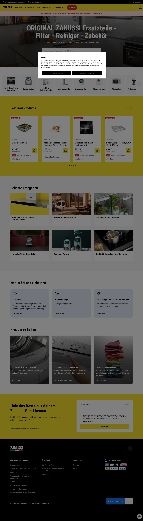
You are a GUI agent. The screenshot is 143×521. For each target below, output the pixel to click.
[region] (72, 65)
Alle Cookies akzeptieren (87, 73)
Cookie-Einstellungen (56, 73)
